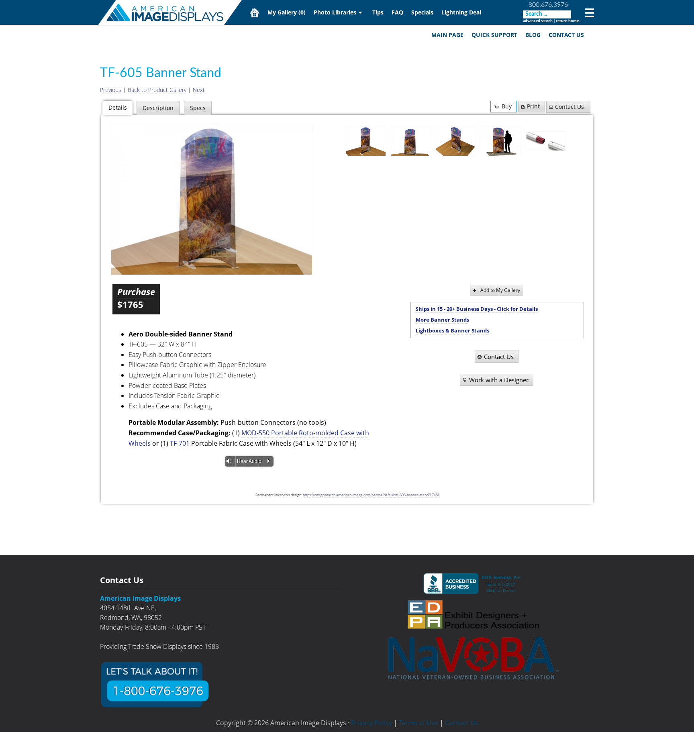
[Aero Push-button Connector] (545, 141)
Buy (507, 106)
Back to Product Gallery (157, 90)
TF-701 (180, 443)
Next (199, 90)
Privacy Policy (371, 722)
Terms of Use (418, 722)
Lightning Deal (461, 12)
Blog (533, 35)
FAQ (397, 12)
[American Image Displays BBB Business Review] (473, 583)
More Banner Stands (442, 319)
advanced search (538, 20)
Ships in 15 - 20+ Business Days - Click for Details (477, 308)
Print (533, 106)
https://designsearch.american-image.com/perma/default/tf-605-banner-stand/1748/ (371, 495)
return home (567, 20)
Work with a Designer (499, 380)
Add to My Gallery (500, 290)
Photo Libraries (335, 12)
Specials (422, 12)
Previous (110, 90)
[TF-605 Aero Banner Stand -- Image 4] (500, 141)
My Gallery (286, 12)
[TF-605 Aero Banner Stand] (211, 199)
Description (158, 108)
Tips (378, 12)
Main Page (447, 35)
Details (117, 107)
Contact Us (566, 35)
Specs (198, 108)
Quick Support (494, 35)
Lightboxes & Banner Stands (452, 330)
